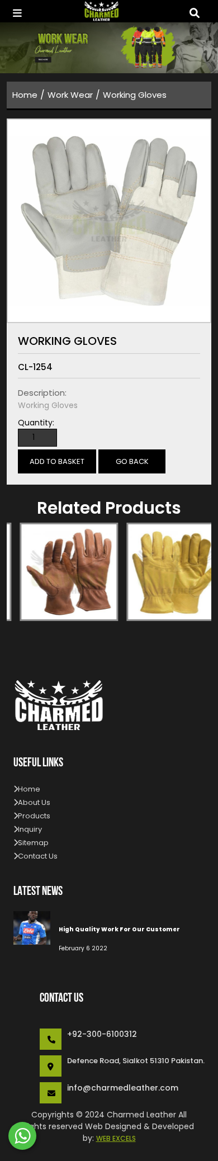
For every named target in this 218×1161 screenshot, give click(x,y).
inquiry (30, 829)
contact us (38, 856)
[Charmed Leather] (105, 11)
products (34, 816)
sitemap (33, 842)
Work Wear (70, 95)
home (24, 95)
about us (34, 802)
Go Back (132, 461)
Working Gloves (135, 95)
